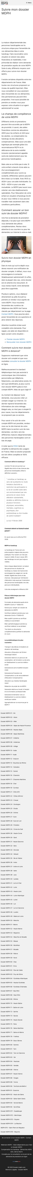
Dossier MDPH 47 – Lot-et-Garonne (12, 908)
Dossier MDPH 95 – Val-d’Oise (10, 1107)
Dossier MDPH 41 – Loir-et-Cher (11, 883)
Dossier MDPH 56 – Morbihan (10, 945)
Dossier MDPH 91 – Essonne (10, 1090)
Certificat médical (10, 613)
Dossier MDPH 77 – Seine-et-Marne (12, 1032)
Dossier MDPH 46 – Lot (8, 904)
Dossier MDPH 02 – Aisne (9, 717)
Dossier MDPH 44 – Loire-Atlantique (12, 895)
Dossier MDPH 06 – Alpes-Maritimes (12, 734)
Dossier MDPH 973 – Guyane (10, 1119)
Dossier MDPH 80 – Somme (9, 1045)
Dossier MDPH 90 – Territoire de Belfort (13, 1086)
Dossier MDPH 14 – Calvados (10, 767)
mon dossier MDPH (18, 1138)
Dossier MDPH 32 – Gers (9, 846)
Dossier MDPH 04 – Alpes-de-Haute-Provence (16, 725)
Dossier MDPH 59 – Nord (9, 958)
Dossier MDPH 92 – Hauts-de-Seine (12, 1094)
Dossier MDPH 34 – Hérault (9, 854)
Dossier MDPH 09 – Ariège (9, 746)
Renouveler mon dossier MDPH (19, 342)
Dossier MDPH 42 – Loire (9, 887)
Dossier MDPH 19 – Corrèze (10, 788)
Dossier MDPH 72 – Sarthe (9, 1011)
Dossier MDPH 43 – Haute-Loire (11, 891)
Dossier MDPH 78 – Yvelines (10, 1036)
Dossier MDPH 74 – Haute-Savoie (11, 1020)
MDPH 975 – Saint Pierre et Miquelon (13, 1127)
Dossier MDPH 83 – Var (8, 1057)
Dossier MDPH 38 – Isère (9, 870)
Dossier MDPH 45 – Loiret (9, 899)
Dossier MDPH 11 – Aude (8, 754)
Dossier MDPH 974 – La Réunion (11, 1123)
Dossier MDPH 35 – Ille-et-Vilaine (11, 858)
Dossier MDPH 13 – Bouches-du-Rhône (13, 763)
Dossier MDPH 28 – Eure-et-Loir (11, 821)
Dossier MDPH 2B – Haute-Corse (11, 833)
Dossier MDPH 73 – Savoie (9, 1016)
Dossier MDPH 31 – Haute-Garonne (12, 841)
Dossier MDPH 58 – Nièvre (9, 953)
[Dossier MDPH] (4, 2)
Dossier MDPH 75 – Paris (9, 1024)
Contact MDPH (7, 314)
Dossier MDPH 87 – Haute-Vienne (11, 1074)
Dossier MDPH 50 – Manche (10, 920)
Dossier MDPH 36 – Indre (9, 862)
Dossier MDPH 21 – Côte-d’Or (10, 792)
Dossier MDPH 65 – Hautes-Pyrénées (13, 982)
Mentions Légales (11, 1169)
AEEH (14, 654)
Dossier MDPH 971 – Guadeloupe (11, 1111)
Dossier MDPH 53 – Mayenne (10, 933)
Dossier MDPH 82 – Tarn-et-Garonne (13, 1053)
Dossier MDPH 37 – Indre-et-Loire (12, 866)
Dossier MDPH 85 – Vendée (9, 1065)
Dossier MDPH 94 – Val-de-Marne (12, 1103)
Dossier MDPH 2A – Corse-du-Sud (12, 829)
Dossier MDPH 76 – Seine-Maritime (12, 1028)
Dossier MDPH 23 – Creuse (9, 800)
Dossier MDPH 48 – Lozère (9, 912)
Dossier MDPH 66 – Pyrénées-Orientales (14, 987)
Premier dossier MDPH (16, 339)
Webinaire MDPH (6, 1145)
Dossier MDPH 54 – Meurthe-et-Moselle (14, 937)
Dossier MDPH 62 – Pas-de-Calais (12, 970)
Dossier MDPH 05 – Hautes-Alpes (11, 730)
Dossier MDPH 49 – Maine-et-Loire (12, 916)
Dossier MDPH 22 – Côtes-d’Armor (12, 796)
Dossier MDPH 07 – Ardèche (10, 738)
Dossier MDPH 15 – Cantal (9, 771)
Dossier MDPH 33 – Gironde (10, 850)
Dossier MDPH (23, 1169)
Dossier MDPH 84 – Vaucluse (10, 1061)
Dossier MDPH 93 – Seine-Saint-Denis (13, 1098)
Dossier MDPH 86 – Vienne (9, 1069)
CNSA (15, 446)
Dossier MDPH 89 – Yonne (9, 1082)
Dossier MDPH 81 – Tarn (8, 1049)
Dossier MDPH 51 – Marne (9, 924)
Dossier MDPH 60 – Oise (8, 962)
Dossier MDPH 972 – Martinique (11, 1115)
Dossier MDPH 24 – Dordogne (10, 804)
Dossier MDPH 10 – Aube (9, 750)
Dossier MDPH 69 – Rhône (9, 999)
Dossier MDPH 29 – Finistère (10, 825)
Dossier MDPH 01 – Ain (8, 713)
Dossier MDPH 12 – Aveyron (10, 759)
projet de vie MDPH (20, 686)
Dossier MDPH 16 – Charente (10, 775)
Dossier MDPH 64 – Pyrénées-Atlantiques (14, 978)
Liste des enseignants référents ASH (16, 589)
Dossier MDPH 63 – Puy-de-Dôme (12, 974)
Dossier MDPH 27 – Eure (8, 817)
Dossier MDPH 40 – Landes (9, 879)
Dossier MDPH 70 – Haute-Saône (11, 1003)
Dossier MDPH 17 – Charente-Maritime (13, 779)
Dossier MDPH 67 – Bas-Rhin (10, 991)
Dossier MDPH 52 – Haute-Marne (11, 929)
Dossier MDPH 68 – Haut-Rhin (10, 995)
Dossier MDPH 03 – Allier (9, 721)
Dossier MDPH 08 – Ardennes (10, 742)
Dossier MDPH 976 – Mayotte (10, 1132)
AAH (6, 683)
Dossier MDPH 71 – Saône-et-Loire (12, 1007)
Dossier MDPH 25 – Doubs (9, 808)
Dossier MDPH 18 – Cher (8, 783)
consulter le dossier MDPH (20, 361)
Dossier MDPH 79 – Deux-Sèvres (11, 1040)
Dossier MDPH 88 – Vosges (9, 1078)
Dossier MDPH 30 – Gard (9, 837)
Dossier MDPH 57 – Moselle (9, 949)
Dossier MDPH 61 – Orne (9, 966)
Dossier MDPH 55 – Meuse (9, 941)
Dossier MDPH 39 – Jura (8, 875)
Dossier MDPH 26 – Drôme (9, 812)
